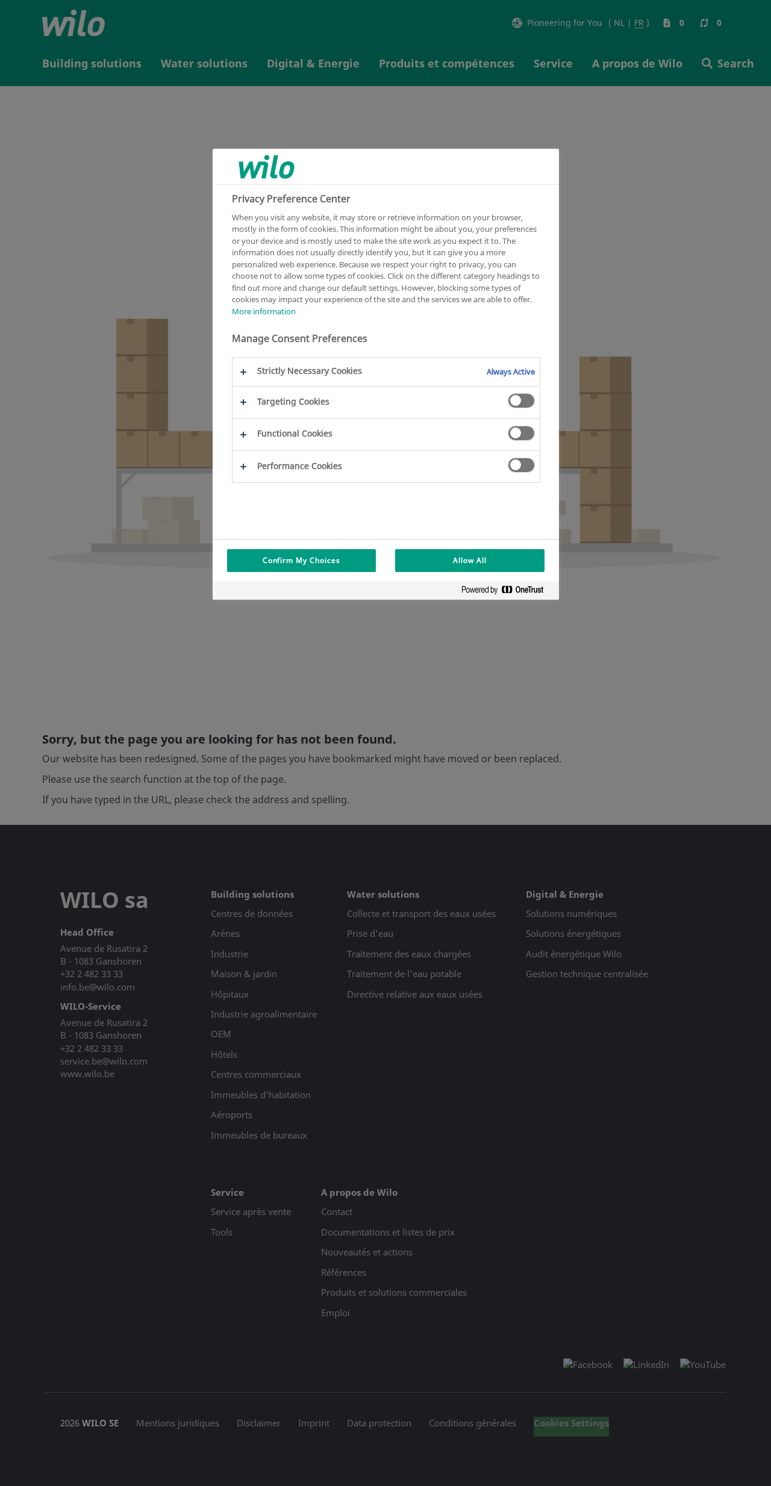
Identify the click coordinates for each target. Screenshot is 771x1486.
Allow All (470, 560)
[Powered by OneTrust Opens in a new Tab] (507, 592)
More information (264, 311)
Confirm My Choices (301, 560)
